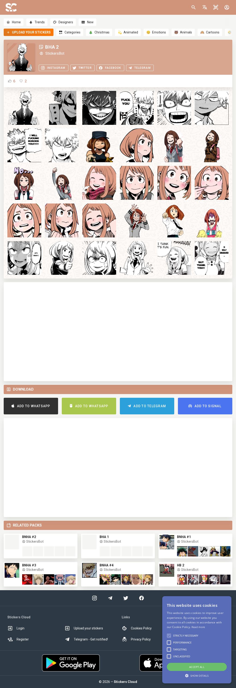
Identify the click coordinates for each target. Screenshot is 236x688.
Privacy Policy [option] (141, 639)
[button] (204, 7)
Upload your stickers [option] (88, 628)
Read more (198, 627)
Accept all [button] (196, 667)
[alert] (196, 639)
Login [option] (20, 628)
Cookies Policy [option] (141, 628)
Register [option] (23, 639)
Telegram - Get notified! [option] (91, 639)
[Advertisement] (118, 331)
